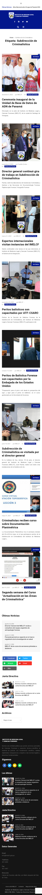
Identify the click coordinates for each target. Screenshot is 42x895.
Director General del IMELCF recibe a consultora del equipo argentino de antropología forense (18, 628)
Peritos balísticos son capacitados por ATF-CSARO (20, 311)
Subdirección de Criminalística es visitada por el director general (20, 452)
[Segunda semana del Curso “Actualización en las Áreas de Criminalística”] (21, 565)
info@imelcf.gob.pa (8, 855)
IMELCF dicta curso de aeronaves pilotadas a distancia (21, 647)
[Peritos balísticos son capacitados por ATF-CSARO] (21, 280)
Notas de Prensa (33, 95)
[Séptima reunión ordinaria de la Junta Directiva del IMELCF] (8, 704)
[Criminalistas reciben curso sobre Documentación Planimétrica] (21, 494)
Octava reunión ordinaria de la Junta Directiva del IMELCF (27, 694)
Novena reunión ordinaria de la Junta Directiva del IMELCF (25, 685)
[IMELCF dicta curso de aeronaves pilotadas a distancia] (8, 801)
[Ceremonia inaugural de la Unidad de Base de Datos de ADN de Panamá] (21, 73)
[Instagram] (18, 21)
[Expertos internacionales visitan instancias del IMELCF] (21, 214)
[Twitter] (23, 21)
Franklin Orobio (22, 164)
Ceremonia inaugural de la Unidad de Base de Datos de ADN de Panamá (19, 103)
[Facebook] (14, 21)
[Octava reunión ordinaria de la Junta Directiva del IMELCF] (8, 694)
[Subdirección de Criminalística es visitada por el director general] (21, 422)
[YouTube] (27, 21)
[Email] (15, 765)
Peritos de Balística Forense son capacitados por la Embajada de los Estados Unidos (19, 381)
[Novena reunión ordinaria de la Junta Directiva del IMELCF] (8, 685)
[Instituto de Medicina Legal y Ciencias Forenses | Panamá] (21, 15)
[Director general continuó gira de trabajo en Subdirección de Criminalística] (21, 142)
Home (11, 38)
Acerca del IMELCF (11, 886)
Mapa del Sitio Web (31, 886)
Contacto (21, 886)
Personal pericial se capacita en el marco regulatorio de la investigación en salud (19, 638)
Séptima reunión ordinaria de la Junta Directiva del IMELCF (26, 704)
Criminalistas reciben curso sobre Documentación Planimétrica (19, 524)
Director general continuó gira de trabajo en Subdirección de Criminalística (20, 174)
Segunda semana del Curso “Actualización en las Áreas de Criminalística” (19, 596)
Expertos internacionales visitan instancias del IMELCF (20, 243)
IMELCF (19, 95)
